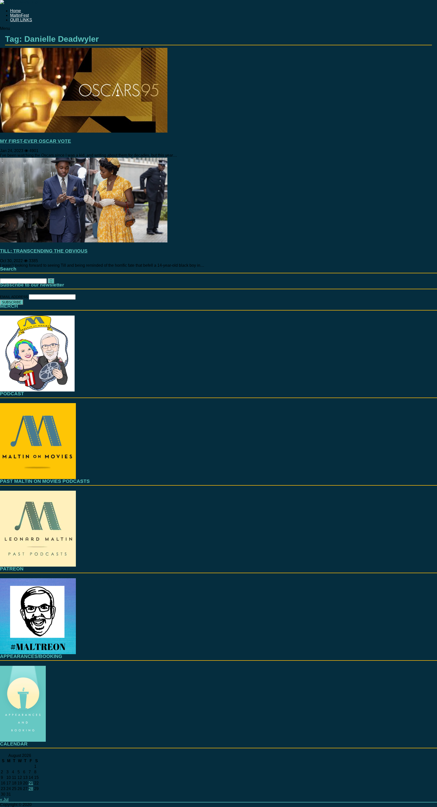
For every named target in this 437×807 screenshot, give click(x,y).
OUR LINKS (21, 20)
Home (15, 11)
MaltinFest (19, 15)
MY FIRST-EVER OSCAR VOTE (35, 141)
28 (31, 789)
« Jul (4, 799)
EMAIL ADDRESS (14, 297)
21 (31, 783)
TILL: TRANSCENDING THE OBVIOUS (44, 251)
